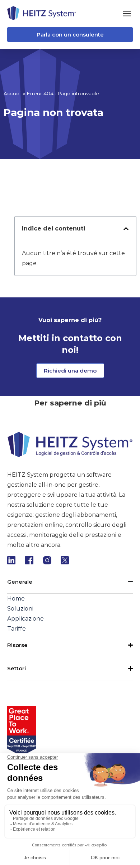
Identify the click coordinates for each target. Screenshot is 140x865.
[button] (126, 13)
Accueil (13, 93)
